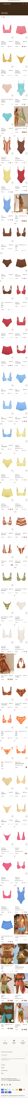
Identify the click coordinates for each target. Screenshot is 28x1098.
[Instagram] (5, 1085)
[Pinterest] (10, 1085)
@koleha (10, 1080)
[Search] (23, 4)
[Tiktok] (7, 1085)
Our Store (3, 1064)
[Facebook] (2, 1085)
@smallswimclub (16, 1080)
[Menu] (1, 4)
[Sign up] (25, 1054)
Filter (4, 17)
